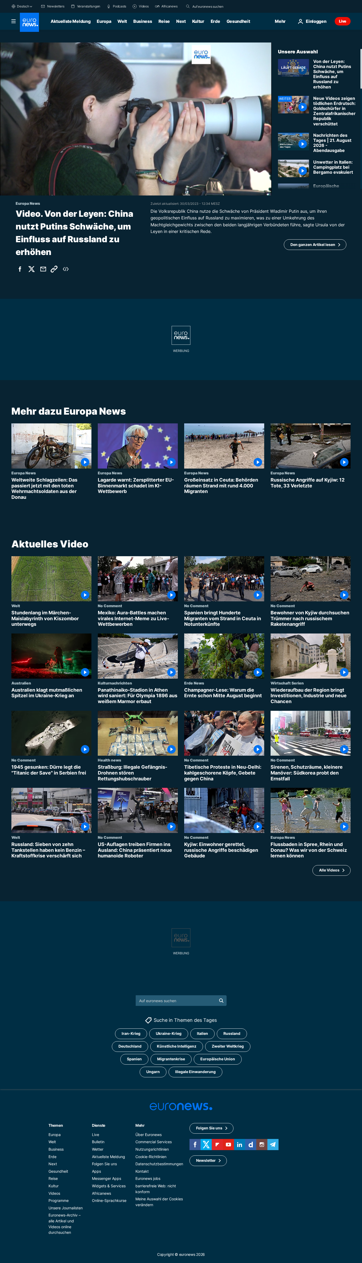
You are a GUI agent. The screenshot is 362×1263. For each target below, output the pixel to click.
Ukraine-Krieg (169, 1033)
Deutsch (23, 6)
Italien (202, 1033)
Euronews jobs (147, 1178)
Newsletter (206, 1160)
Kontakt (142, 1171)
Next (181, 21)
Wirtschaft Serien (287, 683)
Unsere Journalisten (65, 1207)
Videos (54, 1193)
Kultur (198, 21)
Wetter (97, 1149)
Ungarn (153, 1071)
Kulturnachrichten (115, 683)
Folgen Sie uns (104, 1164)
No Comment (110, 605)
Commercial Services (153, 1141)
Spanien (134, 1059)
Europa (104, 21)
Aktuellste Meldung (70, 21)
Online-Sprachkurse (109, 1200)
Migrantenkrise (171, 1059)
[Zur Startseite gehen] (29, 22)
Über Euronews (148, 1134)
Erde (215, 21)
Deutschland (130, 1046)
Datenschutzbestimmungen (159, 1164)
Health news (109, 760)
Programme (58, 1200)
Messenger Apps (106, 1178)
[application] (136, 118)
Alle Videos (329, 870)
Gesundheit (238, 21)
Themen (55, 1125)
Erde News (194, 683)
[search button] (188, 6)
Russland (231, 1033)
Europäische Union (217, 1059)
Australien (21, 683)
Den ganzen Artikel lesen (312, 244)
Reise (164, 21)
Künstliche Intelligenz (176, 1046)
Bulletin (98, 1141)
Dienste (98, 1125)
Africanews (101, 1193)
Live (342, 21)
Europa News (23, 473)
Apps (96, 1171)
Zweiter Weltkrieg (228, 1046)
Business (142, 21)
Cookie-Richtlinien (150, 1156)
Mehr (140, 1125)
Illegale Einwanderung (195, 1071)
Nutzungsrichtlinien (152, 1149)
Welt (122, 21)
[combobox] (215, 6)
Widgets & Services (109, 1185)
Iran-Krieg (131, 1033)
